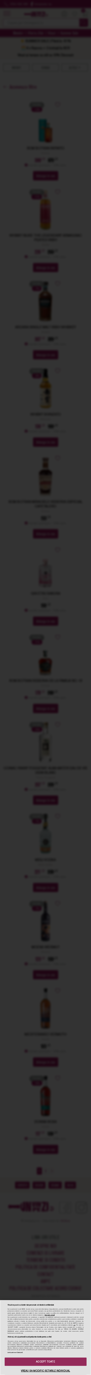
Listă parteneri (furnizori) (15, 1352)
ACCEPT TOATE (45, 1361)
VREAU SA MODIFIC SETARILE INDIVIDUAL (45, 1370)
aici (74, 1325)
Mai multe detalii (50, 1315)
